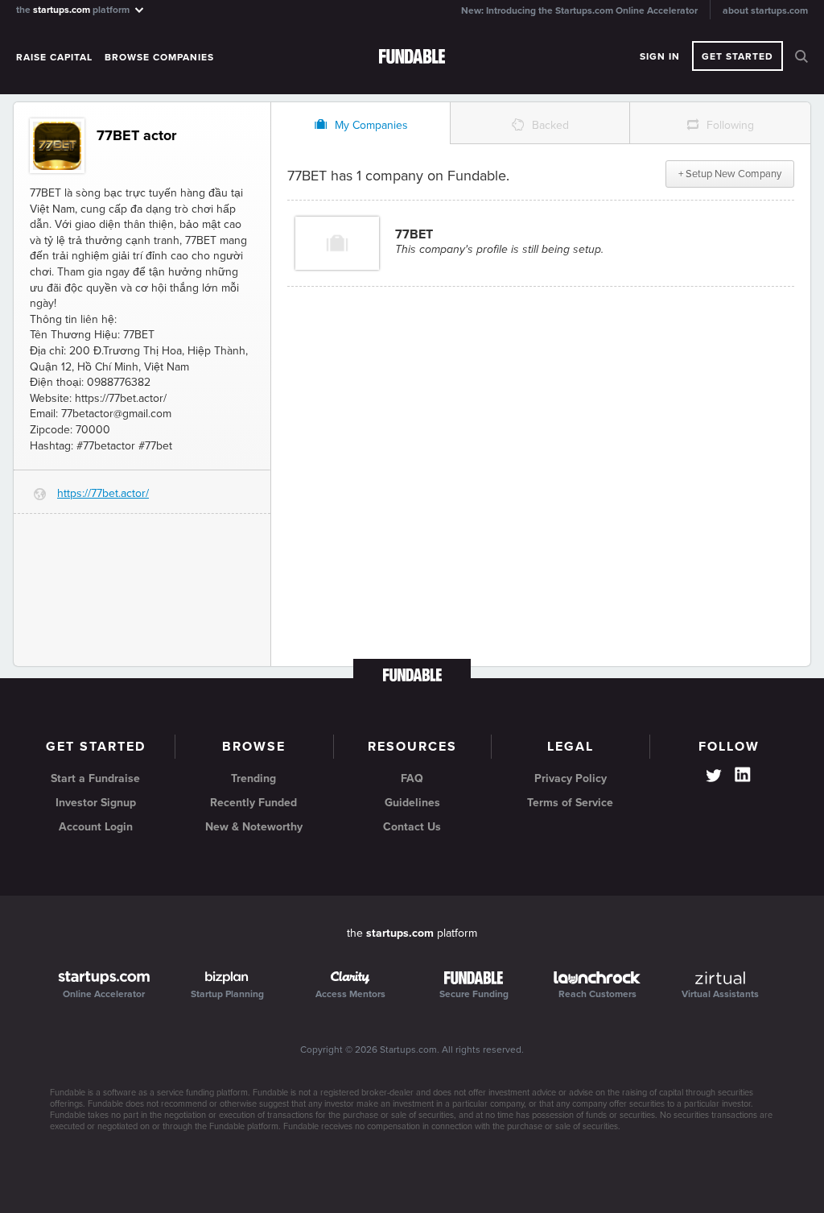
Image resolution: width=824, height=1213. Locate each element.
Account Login (96, 827)
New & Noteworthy (254, 827)
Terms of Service (570, 802)
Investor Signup (96, 802)
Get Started (737, 56)
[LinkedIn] (743, 775)
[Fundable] (412, 57)
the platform (74, 9)
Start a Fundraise (95, 778)
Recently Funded (253, 802)
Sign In (660, 56)
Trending (253, 778)
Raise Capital (54, 57)
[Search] (801, 56)
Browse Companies (159, 57)
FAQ (412, 778)
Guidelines (412, 802)
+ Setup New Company (729, 174)
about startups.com (765, 10)
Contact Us (412, 827)
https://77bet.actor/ (103, 493)
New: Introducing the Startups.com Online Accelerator (579, 10)
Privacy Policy (570, 778)
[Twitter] (714, 777)
